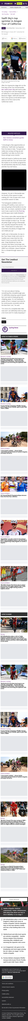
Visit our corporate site (14, 972)
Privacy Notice (22, 276)
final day (22, 211)
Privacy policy (5, 990)
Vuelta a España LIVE (15, 7)
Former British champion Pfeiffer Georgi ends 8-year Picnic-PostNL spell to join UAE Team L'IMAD (14, 960)
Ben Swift (13, 14)
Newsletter (23, 38)
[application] (14, 178)
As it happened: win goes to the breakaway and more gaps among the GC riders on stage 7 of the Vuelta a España (14, 950)
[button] (26, 3)
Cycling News (11, 28)
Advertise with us (6, 1004)
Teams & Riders (12, 11)
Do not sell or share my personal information (13, 1007)
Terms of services (20, 275)
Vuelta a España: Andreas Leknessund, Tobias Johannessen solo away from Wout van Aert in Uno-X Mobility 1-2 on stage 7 (14, 911)
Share (5, 38)
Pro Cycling (4, 11)
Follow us (15, 38)
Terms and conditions (7, 983)
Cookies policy (5, 994)
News (3, 28)
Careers (4, 1000)
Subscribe (19, 3)
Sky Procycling (5, 14)
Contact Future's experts (8, 987)
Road (3, 322)
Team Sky (11, 89)
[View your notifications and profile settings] (15, 3)
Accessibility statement (8, 997)
